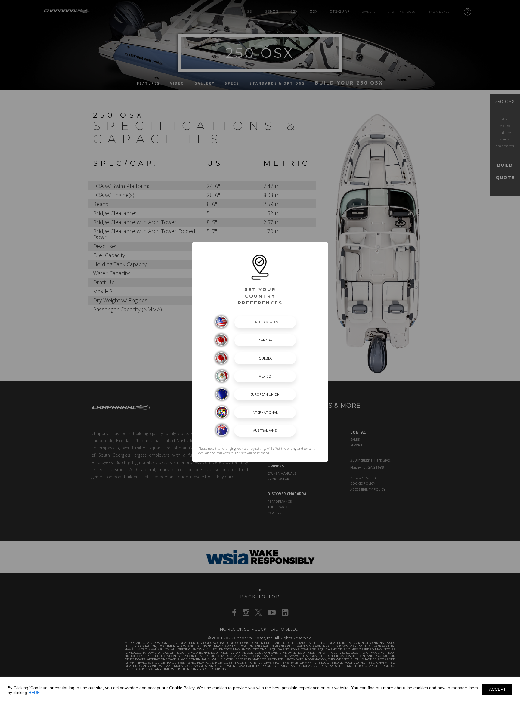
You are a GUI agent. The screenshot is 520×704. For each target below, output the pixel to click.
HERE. (34, 692)
